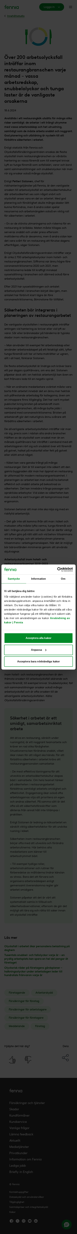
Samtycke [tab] (14, 578)
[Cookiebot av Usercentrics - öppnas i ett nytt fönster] (57, 569)
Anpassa (36, 649)
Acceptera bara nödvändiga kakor (38, 661)
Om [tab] (63, 578)
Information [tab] (38, 578)
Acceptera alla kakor (38, 637)
